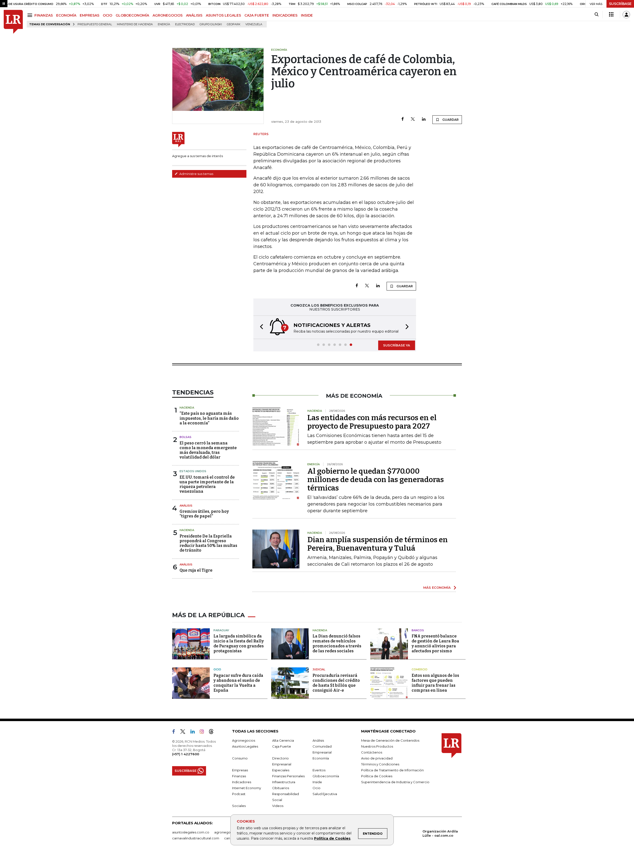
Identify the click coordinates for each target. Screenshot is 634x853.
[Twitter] (413, 119)
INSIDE (307, 15)
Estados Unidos (193, 471)
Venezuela (253, 24)
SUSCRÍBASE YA (396, 345)
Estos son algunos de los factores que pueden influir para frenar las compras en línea (435, 683)
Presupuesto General (95, 24)
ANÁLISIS (194, 15)
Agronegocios (243, 740)
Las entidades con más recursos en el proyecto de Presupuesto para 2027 (372, 422)
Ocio (217, 669)
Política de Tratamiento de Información (392, 770)
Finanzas (239, 776)
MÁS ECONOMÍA (437, 587)
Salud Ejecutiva (325, 794)
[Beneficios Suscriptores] (611, 14)
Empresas (240, 770)
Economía (321, 758)
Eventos (319, 770)
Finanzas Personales (288, 776)
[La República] (13, 22)
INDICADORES (284, 15)
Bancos (418, 630)
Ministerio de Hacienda (135, 24)
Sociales (239, 806)
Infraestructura (283, 782)
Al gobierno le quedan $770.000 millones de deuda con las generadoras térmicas (375, 479)
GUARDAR (450, 120)
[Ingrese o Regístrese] (626, 14)
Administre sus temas (196, 174)
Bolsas (185, 437)
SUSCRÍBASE (620, 3)
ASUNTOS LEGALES (223, 15)
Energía (164, 24)
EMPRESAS (89, 15)
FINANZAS (43, 15)
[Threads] (213, 732)
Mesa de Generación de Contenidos (390, 740)
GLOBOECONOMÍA (132, 15)
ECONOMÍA (66, 15)
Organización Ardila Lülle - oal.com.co (440, 833)
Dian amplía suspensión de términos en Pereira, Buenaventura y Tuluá (377, 544)
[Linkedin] (423, 119)
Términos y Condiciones (380, 764)
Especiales (280, 770)
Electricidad (185, 24)
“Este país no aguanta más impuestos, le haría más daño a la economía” (209, 418)
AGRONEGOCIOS (168, 15)
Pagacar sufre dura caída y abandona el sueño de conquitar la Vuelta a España (238, 683)
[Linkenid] (194, 732)
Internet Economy (246, 788)
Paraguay (221, 630)
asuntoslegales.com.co (190, 832)
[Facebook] (402, 119)
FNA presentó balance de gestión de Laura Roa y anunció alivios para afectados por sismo (435, 643)
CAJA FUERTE (256, 15)
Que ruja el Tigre (196, 570)
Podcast (238, 794)
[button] (260, 327)
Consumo (240, 758)
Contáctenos (371, 752)
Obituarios (280, 788)
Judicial (319, 669)
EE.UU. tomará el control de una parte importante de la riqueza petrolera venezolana (207, 484)
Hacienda (187, 407)
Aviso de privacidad (377, 758)
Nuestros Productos (377, 746)
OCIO (107, 15)
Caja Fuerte (281, 746)
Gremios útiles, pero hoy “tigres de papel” (204, 513)
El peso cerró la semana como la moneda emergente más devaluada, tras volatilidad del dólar (208, 450)
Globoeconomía (326, 776)
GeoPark (233, 24)
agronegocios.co (228, 832)
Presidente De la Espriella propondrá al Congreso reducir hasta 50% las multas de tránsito (208, 543)
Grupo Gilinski (211, 24)
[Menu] (30, 15)
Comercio (419, 669)
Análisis (186, 505)
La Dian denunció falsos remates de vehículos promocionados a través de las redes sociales (337, 643)
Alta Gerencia (283, 740)
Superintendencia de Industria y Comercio (395, 782)
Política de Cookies (332, 838)
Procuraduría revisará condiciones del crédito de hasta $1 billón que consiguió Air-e (336, 683)
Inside (317, 782)
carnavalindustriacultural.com (195, 838)
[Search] (596, 14)
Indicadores (241, 782)
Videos (277, 806)
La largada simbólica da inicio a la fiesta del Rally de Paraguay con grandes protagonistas (238, 643)
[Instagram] (204, 732)
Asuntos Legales (245, 746)
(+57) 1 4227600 (185, 754)
